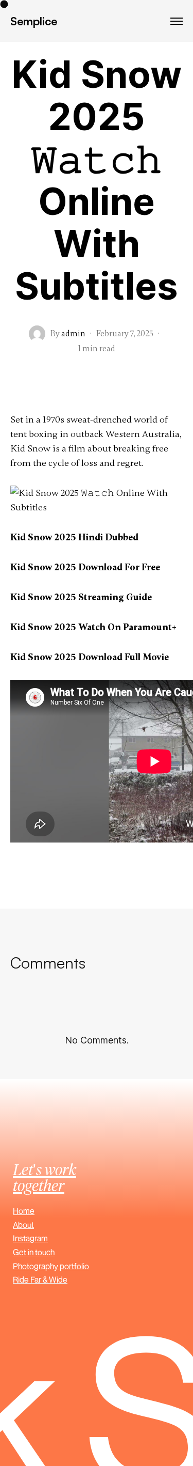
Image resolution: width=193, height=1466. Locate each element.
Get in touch (34, 1252)
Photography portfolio (51, 1266)
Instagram (30, 1238)
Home (23, 1211)
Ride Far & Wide (40, 1279)
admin (73, 334)
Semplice (33, 21)
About (23, 1225)
